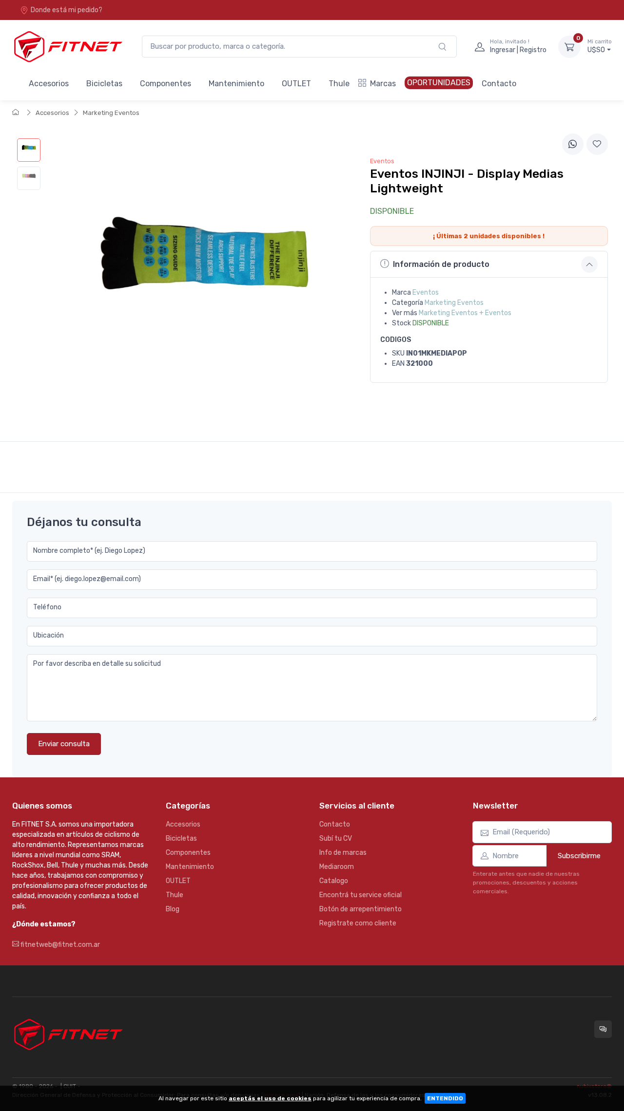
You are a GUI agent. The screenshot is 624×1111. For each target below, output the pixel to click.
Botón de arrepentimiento (360, 909)
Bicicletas (104, 83)
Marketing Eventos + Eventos (465, 313)
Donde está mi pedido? (66, 10)
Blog (172, 909)
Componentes (165, 83)
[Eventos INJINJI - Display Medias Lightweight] (28, 150)
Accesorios (49, 83)
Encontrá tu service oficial (360, 895)
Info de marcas (343, 852)
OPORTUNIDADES (438, 82)
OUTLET (296, 83)
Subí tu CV (335, 838)
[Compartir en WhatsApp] (573, 144)
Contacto (499, 83)
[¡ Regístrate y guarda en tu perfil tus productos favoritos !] (597, 144)
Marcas (383, 83)
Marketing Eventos (111, 112)
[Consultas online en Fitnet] (603, 1029)
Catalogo (333, 881)
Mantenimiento (236, 83)
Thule (339, 83)
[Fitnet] (67, 46)
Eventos (425, 292)
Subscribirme (579, 855)
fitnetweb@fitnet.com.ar (59, 945)
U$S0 (599, 46)
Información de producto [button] (441, 264)
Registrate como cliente (357, 923)
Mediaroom (336, 867)
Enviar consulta (64, 743)
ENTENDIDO (445, 1098)
